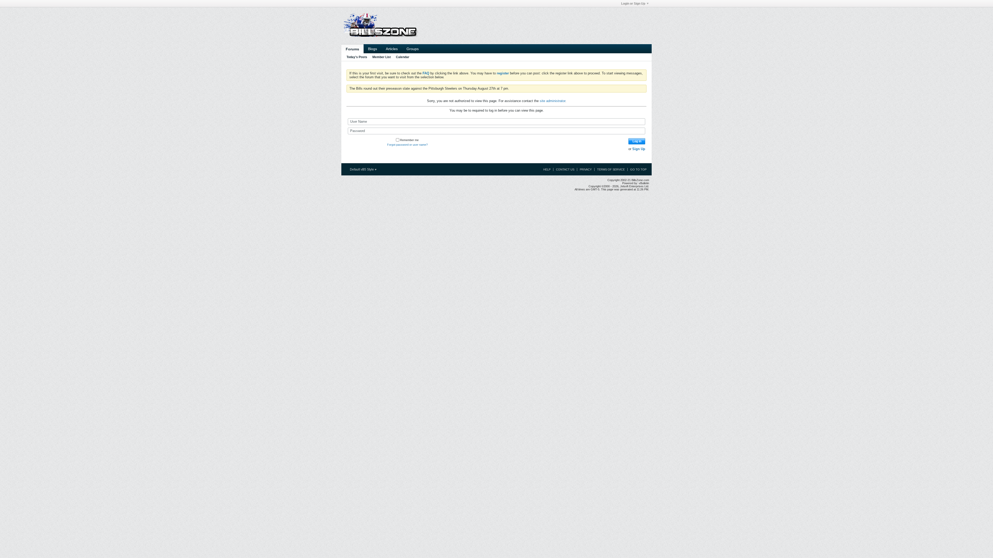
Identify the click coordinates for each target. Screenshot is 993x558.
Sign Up (638, 149)
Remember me (409, 140)
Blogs (372, 49)
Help (547, 169)
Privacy (586, 169)
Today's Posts (357, 57)
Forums (352, 49)
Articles (392, 49)
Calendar (402, 57)
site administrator (552, 101)
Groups (413, 49)
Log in (637, 141)
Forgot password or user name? (407, 144)
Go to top (638, 169)
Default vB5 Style (362, 169)
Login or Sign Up (633, 3)
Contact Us (565, 169)
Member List (381, 57)
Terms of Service (611, 169)
